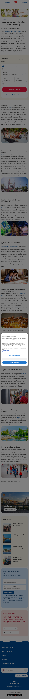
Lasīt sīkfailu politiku (6, 350)
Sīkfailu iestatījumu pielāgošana (14, 355)
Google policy (4, 351)
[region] (14, 349)
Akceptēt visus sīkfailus (14, 362)
